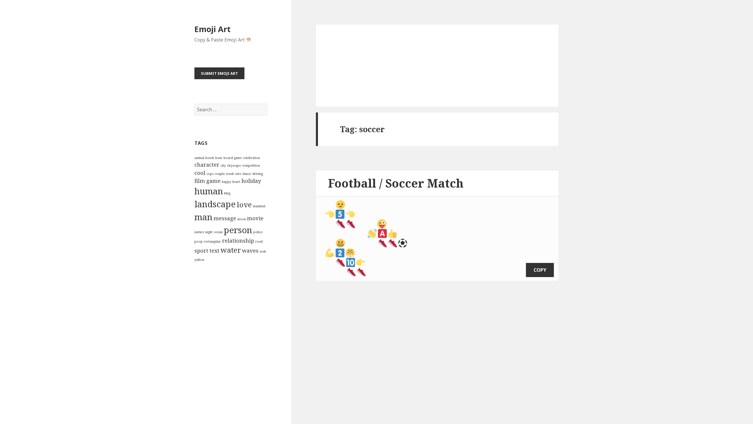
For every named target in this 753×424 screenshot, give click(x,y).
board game (233, 158)
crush (230, 174)
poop (198, 241)
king (227, 193)
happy (226, 182)
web (263, 251)
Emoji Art (212, 29)
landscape (215, 204)
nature (199, 232)
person (238, 230)
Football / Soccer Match (396, 183)
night (209, 232)
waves (250, 250)
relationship (238, 240)
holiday (251, 180)
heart (236, 182)
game (213, 180)
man (203, 217)
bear (218, 158)
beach (209, 158)
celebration (251, 158)
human (208, 191)
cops (210, 174)
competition (251, 165)
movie (255, 218)
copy (540, 270)
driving (257, 174)
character (206, 164)
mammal (259, 206)
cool (199, 172)
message (225, 218)
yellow (199, 260)
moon (241, 219)
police (257, 232)
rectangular (212, 241)
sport (201, 250)
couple (220, 174)
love (244, 204)
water (231, 250)
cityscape (234, 165)
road (259, 241)
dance (246, 174)
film (199, 180)
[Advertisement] (437, 65)
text (214, 250)
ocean (218, 232)
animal (199, 158)
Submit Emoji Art (219, 73)
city (223, 165)
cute (238, 174)
